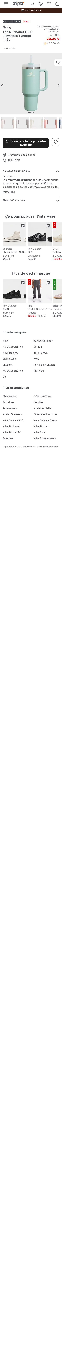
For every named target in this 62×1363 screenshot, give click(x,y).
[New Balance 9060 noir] (14, 291)
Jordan (38, 346)
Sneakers (8, 438)
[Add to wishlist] (58, 62)
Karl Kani (39, 370)
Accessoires (10, 408)
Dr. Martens (9, 358)
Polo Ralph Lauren (44, 364)
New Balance (10, 352)
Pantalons (8, 402)
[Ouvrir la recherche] (32, 4)
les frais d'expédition (54, 30)
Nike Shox (39, 432)
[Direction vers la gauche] (2, 86)
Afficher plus (9, 192)
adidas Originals (43, 340)
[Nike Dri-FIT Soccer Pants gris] (40, 291)
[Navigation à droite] (59, 86)
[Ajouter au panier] (23, 225)
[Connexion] (40, 4)
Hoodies (38, 402)
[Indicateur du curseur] (29, 112)
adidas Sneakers (12, 414)
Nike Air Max (41, 426)
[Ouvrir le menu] (6, 4)
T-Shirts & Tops (42, 396)
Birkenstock (41, 352)
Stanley (7, 27)
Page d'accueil (10, 446)
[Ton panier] (57, 4)
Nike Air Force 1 (12, 426)
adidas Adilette (42, 408)
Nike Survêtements (45, 438)
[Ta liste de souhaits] (48, 4)
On (4, 376)
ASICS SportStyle (13, 346)
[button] (31, 83)
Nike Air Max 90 (12, 432)
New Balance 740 (13, 420)
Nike (5, 340)
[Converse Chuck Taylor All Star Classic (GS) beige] (14, 234)
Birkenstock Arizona (45, 414)
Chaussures (9, 396)
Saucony (8, 364)
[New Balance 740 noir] (40, 234)
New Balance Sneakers (47, 420)
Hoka (36, 358)
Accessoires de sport (48, 446)
